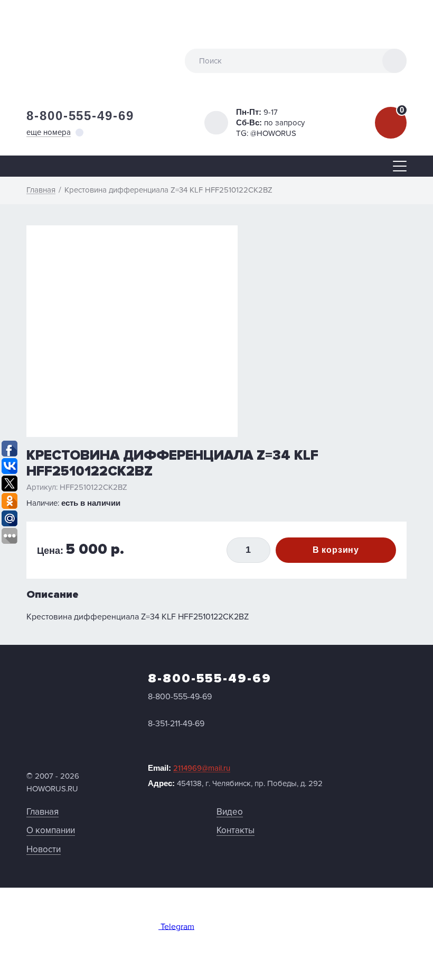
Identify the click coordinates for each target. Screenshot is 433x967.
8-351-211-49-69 (176, 723)
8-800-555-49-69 (80, 115)
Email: (189, 768)
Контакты (235, 830)
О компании (50, 830)
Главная (42, 811)
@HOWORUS (273, 133)
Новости (43, 849)
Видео (229, 811)
